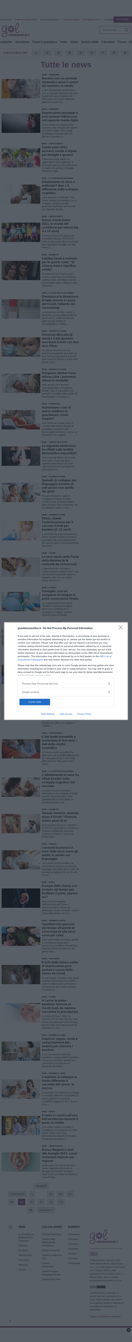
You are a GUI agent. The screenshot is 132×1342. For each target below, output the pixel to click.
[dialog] (66, 671)
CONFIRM (34, 702)
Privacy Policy (84, 714)
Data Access (66, 714)
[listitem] (66, 683)
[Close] (122, 628)
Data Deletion (48, 714)
